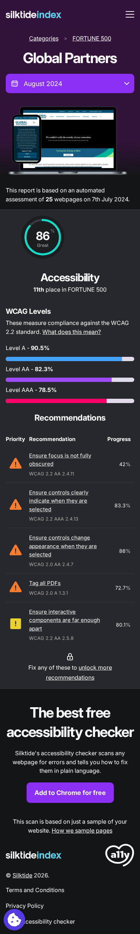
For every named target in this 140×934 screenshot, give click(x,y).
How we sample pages (82, 830)
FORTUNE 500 (92, 38)
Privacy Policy (25, 905)
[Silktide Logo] (33, 855)
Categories (44, 38)
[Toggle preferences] (14, 919)
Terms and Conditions (35, 890)
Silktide (22, 875)
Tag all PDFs (45, 583)
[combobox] (70, 83)
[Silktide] (33, 14)
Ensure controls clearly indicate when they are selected (58, 501)
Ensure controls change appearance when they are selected (63, 546)
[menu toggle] (130, 14)
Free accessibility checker (40, 921)
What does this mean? (71, 331)
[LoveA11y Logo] (119, 856)
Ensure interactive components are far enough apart (64, 620)
